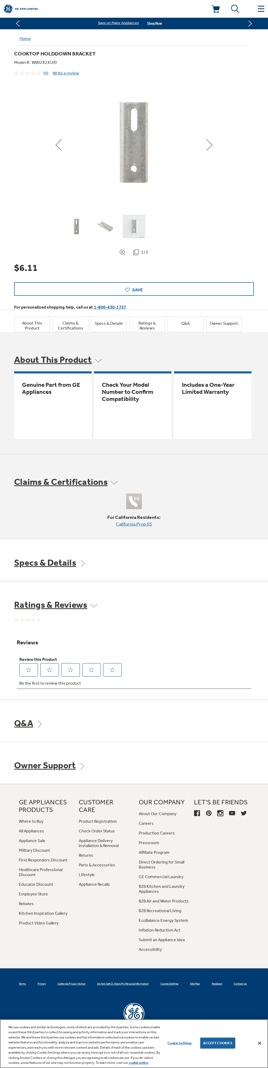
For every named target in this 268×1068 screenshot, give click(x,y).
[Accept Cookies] (259, 1043)
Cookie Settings (180, 1043)
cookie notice (138, 1063)
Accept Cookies (218, 1043)
